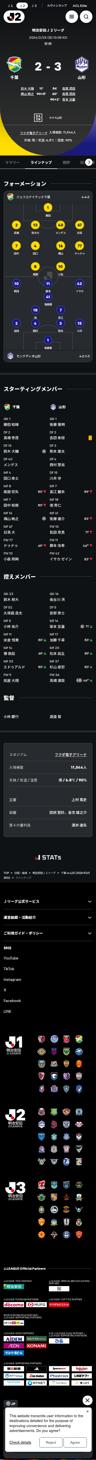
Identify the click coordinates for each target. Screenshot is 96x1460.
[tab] (12, 162)
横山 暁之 (27, 94)
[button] (72, 16)
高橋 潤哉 (68, 88)
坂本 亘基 (68, 99)
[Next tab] (88, 162)
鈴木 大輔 (27, 88)
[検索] (86, 16)
